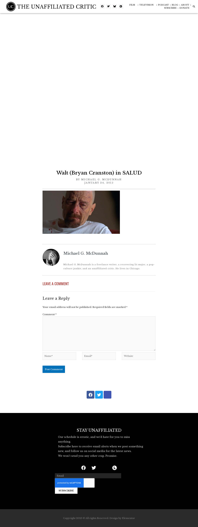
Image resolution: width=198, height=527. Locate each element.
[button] (194, 6)
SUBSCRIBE (170, 8)
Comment (50, 314)
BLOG (175, 5)
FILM (132, 5)
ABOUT (185, 5)
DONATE (184, 8)
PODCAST (163, 5)
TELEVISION (146, 5)
